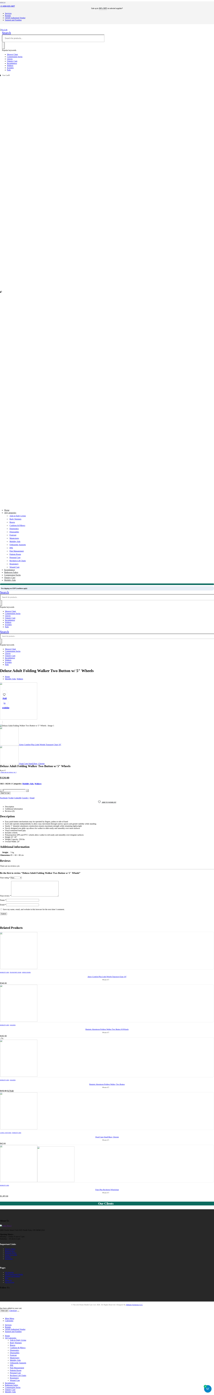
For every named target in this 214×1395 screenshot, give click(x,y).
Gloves (10, 59)
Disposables (14, 532)
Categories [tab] (9, 1321)
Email (32, 798)
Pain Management (17, 551)
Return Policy (10, 1251)
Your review (5, 896)
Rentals (8, 16)
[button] (6, 33)
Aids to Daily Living (18, 516)
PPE (11, 548)
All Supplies (9, 1272)
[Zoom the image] (107, 1226)
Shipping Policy (10, 1253)
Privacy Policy (10, 1249)
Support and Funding (13, 20)
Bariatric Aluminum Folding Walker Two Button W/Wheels (107, 1029)
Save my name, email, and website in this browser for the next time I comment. (34, 909)
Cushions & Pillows (17, 525)
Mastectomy (14, 538)
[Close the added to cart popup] (18, 1311)
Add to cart (5, 793)
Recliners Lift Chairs (18, 561)
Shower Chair (12, 54)
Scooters (10, 68)
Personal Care (15, 557)
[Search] (3, 45)
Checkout (13, 1311)
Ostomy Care (12, 61)
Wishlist (8, 1257)
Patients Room (15, 554)
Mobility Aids (15, 541)
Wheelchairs (26, 972)
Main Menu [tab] (9, 1318)
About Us (8, 1280)
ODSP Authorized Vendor (15, 18)
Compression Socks (14, 57)
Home (7, 1336)
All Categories (10, 512)
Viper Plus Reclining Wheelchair (107, 1190)
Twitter (11, 798)
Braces (12, 522)
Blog (6, 1278)
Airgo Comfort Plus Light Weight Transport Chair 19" (107, 977)
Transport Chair (15, 972)
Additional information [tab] (14, 809)
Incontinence (12, 63)
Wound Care (15, 1380)
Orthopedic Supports (18, 545)
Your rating (5, 878)
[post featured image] (18, 968)
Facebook (4, 798)
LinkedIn (17, 798)
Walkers (10, 66)
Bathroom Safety (11, 1385)
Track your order (11, 1255)
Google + (25, 798)
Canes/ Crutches (5, 1132)
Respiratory (14, 564)
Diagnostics (14, 529)
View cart (4, 1311)
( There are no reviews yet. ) (8, 772)
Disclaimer (9, 1259)
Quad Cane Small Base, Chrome (107, 1137)
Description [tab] (9, 807)
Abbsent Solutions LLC (134, 1305)
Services (8, 13)
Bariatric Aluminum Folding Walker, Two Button (107, 1084)
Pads (9, 70)
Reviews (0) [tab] (9, 811)
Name (3, 900)
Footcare (13, 535)
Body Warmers (15, 519)
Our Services (9, 1282)
